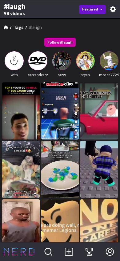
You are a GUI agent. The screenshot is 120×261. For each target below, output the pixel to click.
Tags (18, 27)
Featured (90, 9)
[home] (19, 251)
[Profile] (109, 251)
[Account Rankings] (89, 251)
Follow (60, 42)
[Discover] (48, 251)
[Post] (68, 251)
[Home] (6, 27)
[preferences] (113, 9)
